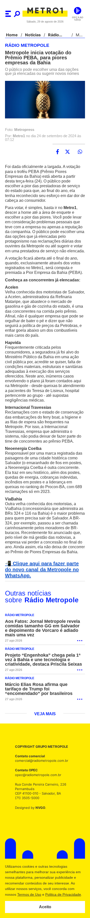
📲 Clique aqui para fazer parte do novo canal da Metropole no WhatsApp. (44, 589)
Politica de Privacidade (63, 894)
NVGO (39, 827)
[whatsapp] (80, 151)
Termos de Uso (29, 894)
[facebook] (57, 151)
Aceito (45, 907)
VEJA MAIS (45, 733)
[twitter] (67, 151)
